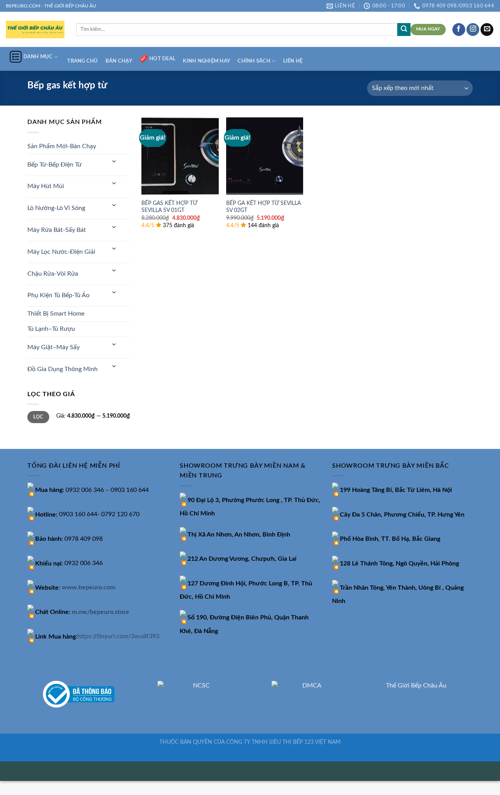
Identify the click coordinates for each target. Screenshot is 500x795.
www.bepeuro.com (88, 588)
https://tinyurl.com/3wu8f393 (118, 636)
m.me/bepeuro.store (100, 612)
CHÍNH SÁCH (254, 61)
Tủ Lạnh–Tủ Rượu (51, 329)
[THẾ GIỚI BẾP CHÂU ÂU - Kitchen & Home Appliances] (35, 29)
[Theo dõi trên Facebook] (458, 29)
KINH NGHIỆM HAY (206, 61)
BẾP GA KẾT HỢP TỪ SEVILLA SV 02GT (263, 207)
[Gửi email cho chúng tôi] (486, 29)
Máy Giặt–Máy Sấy (53, 347)
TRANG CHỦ (82, 61)
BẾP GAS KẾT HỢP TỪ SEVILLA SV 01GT (169, 207)
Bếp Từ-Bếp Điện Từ (54, 165)
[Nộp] (404, 29)
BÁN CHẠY (118, 61)
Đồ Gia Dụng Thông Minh (62, 369)
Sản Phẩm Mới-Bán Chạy (61, 146)
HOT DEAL (162, 58)
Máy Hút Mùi (45, 186)
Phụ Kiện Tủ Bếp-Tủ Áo (58, 295)
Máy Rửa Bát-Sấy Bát (56, 230)
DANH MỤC (38, 56)
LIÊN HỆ (293, 61)
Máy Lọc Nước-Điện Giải (61, 252)
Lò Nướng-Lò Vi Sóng (56, 208)
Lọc (38, 417)
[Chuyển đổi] (114, 161)
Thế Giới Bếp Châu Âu (416, 685)
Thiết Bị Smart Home (55, 313)
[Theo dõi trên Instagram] (472, 29)
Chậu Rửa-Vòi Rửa (52, 274)
